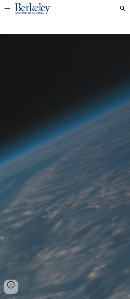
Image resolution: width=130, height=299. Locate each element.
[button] (7, 8)
